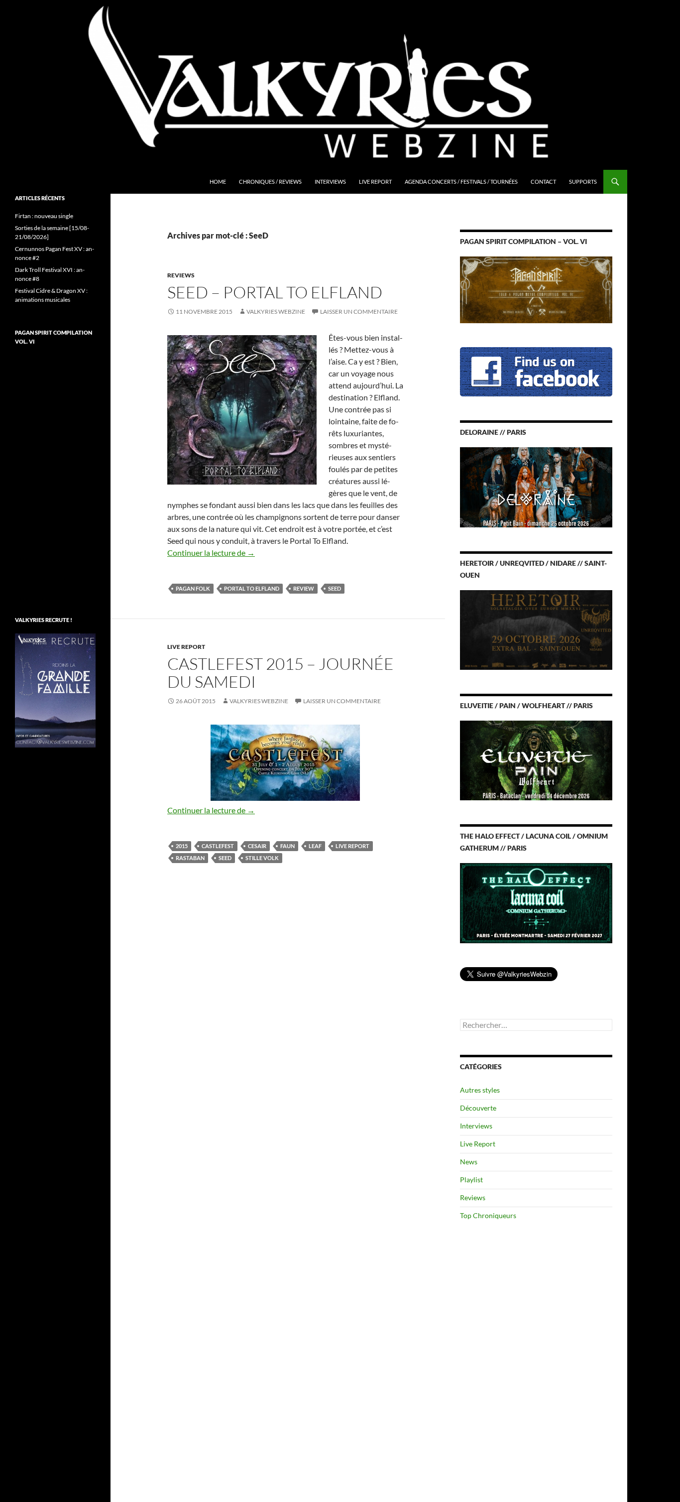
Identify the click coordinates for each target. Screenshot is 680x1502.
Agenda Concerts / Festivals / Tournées (461, 181)
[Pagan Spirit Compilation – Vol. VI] (536, 289)
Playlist (471, 1179)
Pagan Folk (193, 588)
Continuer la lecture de (211, 552)
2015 (182, 846)
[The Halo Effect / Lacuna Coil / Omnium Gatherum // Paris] (536, 902)
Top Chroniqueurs (488, 1215)
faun (287, 846)
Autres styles (480, 1090)
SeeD (334, 588)
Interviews (330, 181)
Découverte (478, 1108)
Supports (583, 181)
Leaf (315, 846)
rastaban (190, 858)
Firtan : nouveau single (44, 216)
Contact (543, 181)
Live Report (375, 181)
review (303, 588)
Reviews (181, 275)
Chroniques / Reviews (270, 181)
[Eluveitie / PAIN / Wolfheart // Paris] (536, 759)
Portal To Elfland (251, 588)
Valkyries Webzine (275, 311)
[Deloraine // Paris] (536, 486)
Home (218, 181)
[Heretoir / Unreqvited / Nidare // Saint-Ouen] (536, 629)
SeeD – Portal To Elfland (274, 292)
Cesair (257, 846)
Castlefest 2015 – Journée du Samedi (280, 672)
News (468, 1161)
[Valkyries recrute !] (55, 689)
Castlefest (218, 846)
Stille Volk (262, 858)
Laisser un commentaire (359, 311)
